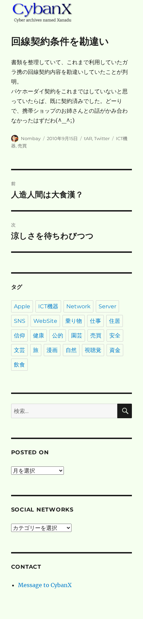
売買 (22, 145)
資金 (114, 350)
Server (107, 306)
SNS (19, 321)
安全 (114, 335)
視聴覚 (93, 350)
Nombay (31, 138)
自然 (71, 350)
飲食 (19, 364)
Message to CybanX (45, 585)
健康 (38, 335)
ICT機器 (48, 306)
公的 (57, 335)
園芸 (76, 335)
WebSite (45, 321)
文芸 (19, 350)
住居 (114, 321)
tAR (88, 138)
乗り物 (73, 321)
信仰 (19, 335)
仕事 (95, 321)
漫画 (52, 350)
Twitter (102, 138)
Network (78, 306)
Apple (22, 306)
